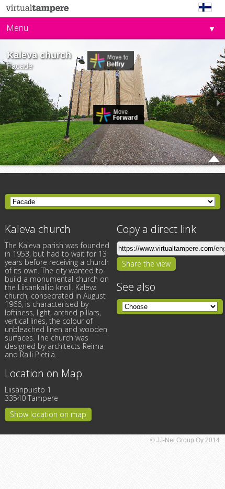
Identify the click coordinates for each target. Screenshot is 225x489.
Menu (17, 28)
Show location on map (48, 414)
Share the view (146, 264)
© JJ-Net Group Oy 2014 (185, 440)
